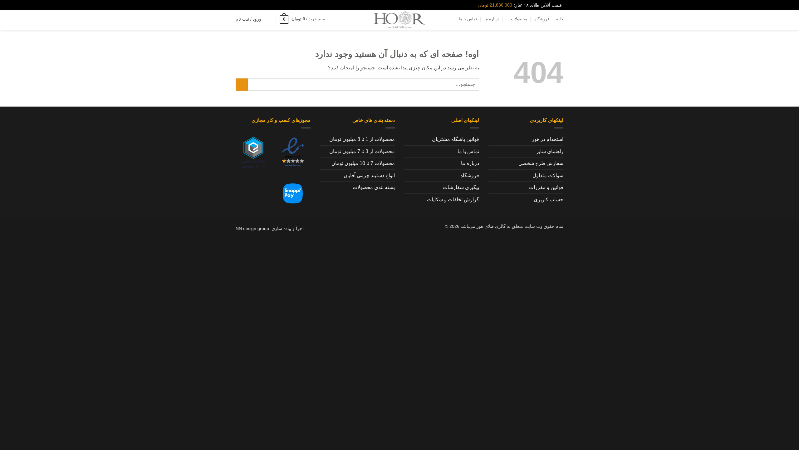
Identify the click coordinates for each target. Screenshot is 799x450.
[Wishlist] (270, 19)
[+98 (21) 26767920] (238, 5)
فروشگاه (541, 19)
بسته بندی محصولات (374, 187)
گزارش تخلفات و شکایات (453, 199)
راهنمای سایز (549, 151)
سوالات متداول (547, 175)
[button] (302, 19)
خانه (559, 19)
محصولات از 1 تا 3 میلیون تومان (362, 139)
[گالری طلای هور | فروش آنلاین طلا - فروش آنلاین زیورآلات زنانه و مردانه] (399, 19)
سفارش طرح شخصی (540, 163)
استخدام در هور (547, 139)
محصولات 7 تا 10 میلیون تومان (363, 163)
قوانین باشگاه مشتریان (455, 139)
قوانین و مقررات (546, 187)
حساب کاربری (548, 199)
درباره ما (491, 19)
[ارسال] (242, 84)
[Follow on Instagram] (248, 5)
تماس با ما (468, 19)
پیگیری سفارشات (461, 187)
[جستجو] (334, 19)
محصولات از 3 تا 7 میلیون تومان (362, 151)
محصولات (519, 19)
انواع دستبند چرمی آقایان (369, 175)
